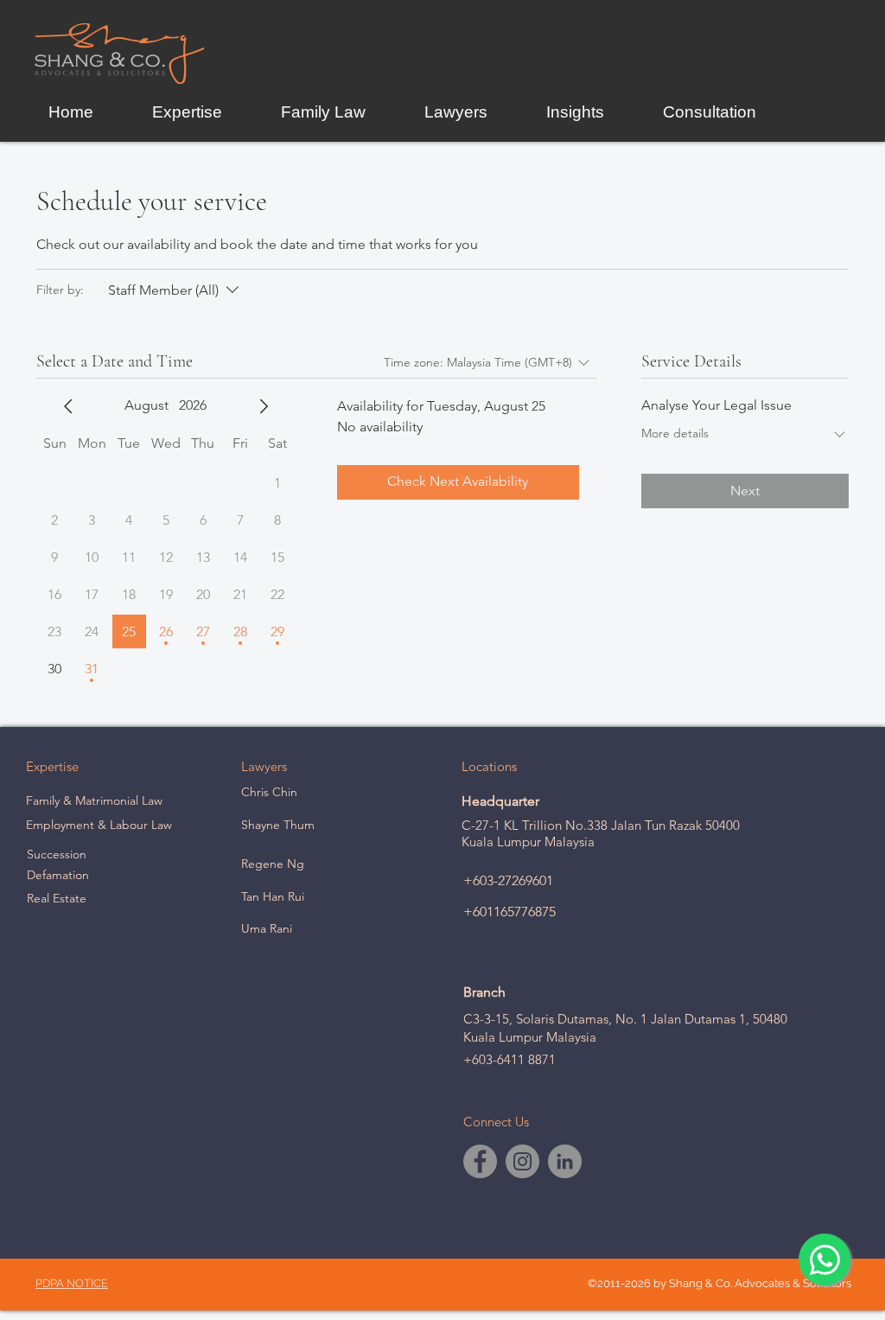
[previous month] (68, 406)
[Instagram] (522, 1161)
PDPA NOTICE (71, 1283)
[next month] (263, 406)
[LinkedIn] (565, 1161)
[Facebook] (480, 1161)
